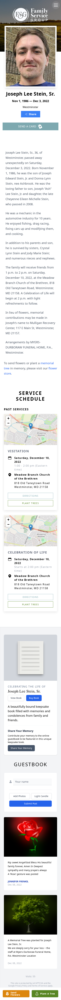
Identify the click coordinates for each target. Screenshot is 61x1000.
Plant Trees (30, 503)
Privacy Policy (21, 985)
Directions (31, 495)
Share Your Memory (21, 748)
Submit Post (30, 803)
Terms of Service (39, 985)
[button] (31, 426)
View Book (16, 697)
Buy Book (34, 697)
